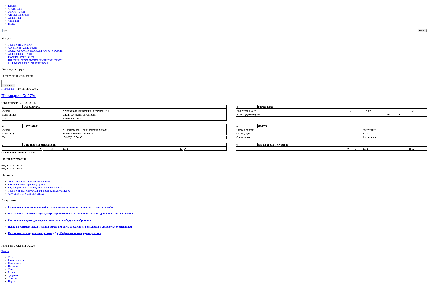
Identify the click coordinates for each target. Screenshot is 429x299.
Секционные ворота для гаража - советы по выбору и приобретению (49, 220)
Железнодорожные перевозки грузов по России (35, 50)
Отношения (14, 263)
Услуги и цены (16, 11)
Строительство (16, 260)
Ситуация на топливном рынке (26, 193)
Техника (13, 278)
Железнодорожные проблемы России (29, 181)
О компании (15, 8)
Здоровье (13, 275)
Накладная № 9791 (18, 96)
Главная (12, 5)
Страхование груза (18, 14)
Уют (10, 269)
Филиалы (13, 20)
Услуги (12, 257)
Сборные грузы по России (23, 47)
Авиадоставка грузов (20, 53)
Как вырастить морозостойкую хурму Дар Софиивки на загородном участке (54, 233)
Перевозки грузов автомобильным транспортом (35, 59)
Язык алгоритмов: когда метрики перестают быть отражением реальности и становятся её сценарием (70, 226)
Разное (5, 251)
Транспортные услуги (20, 44)
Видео (11, 23)
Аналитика (14, 17)
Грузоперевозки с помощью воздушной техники (35, 187)
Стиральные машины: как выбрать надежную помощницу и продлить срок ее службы (60, 207)
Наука (11, 281)
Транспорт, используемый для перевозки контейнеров (39, 190)
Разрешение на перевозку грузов (26, 184)
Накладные (7, 88)
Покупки (13, 266)
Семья (11, 272)
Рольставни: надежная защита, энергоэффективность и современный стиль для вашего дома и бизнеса (70, 213)
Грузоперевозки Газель (21, 56)
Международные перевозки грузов (28, 62)
